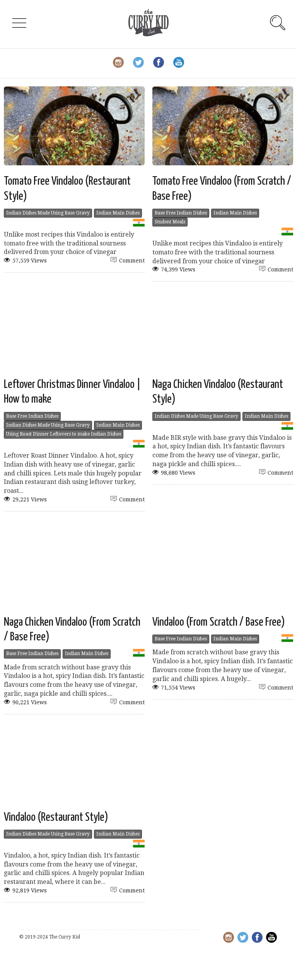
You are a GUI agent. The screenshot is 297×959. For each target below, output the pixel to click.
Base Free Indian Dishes (181, 213)
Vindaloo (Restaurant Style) (56, 817)
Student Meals (170, 222)
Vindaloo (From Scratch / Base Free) (218, 622)
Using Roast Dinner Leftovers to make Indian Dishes (63, 434)
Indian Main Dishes (118, 213)
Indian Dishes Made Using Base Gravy (48, 213)
